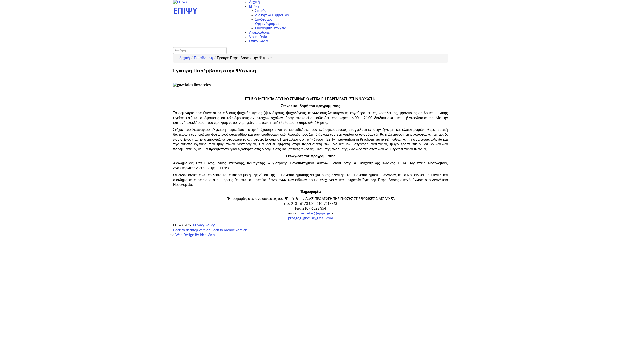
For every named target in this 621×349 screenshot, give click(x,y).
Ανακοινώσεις (259, 33)
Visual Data (258, 37)
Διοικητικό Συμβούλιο (272, 15)
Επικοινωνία (258, 41)
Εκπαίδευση (203, 58)
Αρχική (254, 2)
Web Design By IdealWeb (195, 235)
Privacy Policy (204, 225)
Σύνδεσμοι (263, 20)
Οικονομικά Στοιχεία (270, 28)
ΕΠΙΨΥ (254, 6)
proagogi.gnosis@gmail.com (310, 218)
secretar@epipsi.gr (316, 213)
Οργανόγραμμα (267, 24)
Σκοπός (260, 11)
